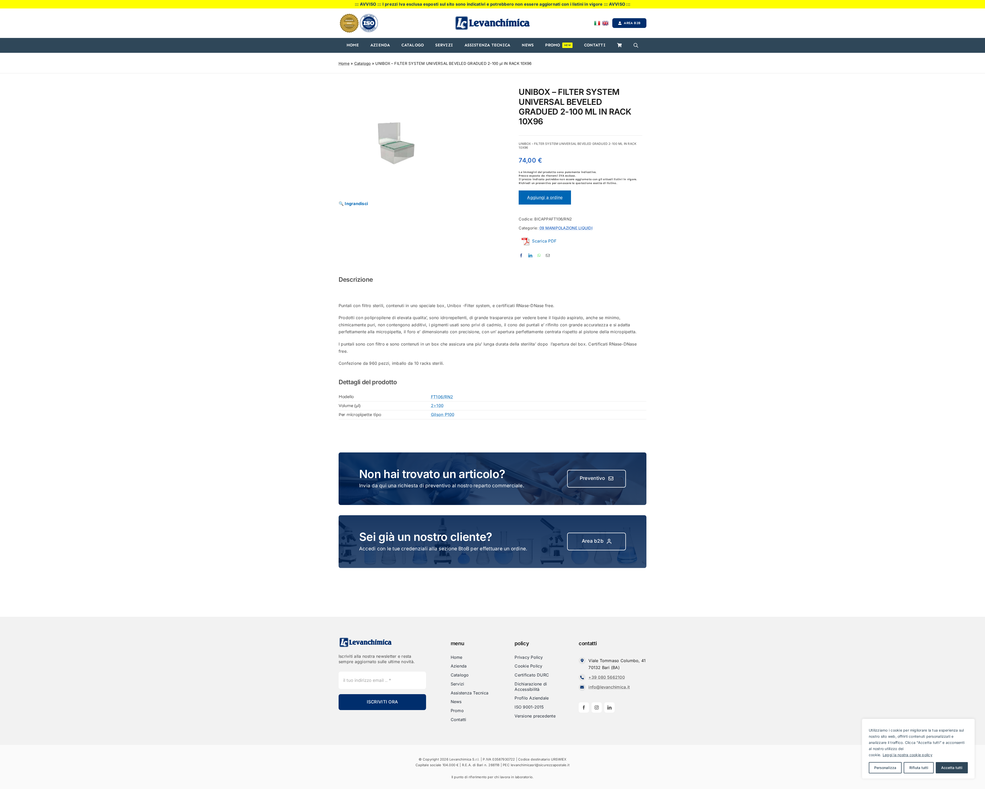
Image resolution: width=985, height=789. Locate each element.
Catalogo (362, 63)
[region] (918, 749)
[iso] (369, 16)
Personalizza (885, 767)
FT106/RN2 (442, 396)
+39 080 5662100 (606, 677)
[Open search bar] (635, 45)
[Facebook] (521, 255)
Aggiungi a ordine (545, 197)
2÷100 (437, 405)
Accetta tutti (951, 767)
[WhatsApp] (539, 255)
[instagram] (597, 707)
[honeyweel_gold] (349, 15)
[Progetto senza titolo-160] (396, 147)
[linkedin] (609, 707)
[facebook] (584, 707)
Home (344, 63)
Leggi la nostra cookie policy (907, 755)
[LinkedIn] (530, 255)
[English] (605, 23)
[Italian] (597, 23)
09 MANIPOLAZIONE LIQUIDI (566, 228)
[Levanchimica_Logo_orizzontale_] (492, 17)
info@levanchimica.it (609, 687)
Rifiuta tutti (918, 767)
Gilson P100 (443, 414)
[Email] (547, 255)
